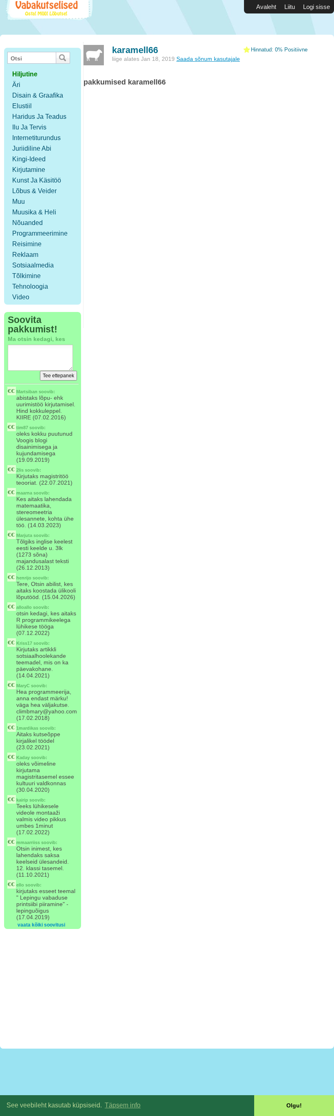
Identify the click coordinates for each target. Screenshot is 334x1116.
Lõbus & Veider (34, 190)
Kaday (23, 757)
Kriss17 (24, 643)
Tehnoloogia (30, 286)
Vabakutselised (48, 17)
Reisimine (27, 244)
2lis (20, 470)
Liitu (289, 6)
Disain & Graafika (37, 95)
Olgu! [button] (294, 1105)
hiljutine (24, 74)
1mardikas (27, 728)
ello (20, 884)
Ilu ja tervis (29, 127)
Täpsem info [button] (123, 1105)
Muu (18, 201)
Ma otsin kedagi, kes (36, 339)
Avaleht (266, 6)
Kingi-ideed (29, 159)
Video (20, 297)
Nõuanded (27, 222)
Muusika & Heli (34, 212)
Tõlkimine (26, 275)
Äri (16, 84)
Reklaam (25, 254)
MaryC (23, 685)
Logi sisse (316, 6)
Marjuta (24, 535)
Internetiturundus (36, 137)
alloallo (24, 607)
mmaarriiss (28, 842)
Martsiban (26, 391)
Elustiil (22, 105)
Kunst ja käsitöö (36, 180)
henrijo (23, 577)
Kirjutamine (28, 169)
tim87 (22, 427)
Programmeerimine (40, 233)
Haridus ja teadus (39, 116)
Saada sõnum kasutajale (208, 59)
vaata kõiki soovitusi (41, 925)
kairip (22, 799)
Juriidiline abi (31, 148)
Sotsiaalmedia (33, 265)
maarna (24, 492)
